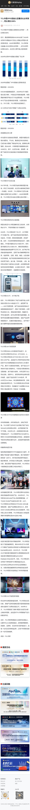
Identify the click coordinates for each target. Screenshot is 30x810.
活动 (17, 6)
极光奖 (20, 6)
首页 (2, 6)
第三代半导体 (18, 781)
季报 (9, 6)
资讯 (5, 6)
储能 (16, 783)
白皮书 (12, 6)
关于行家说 (26, 6)
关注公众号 (25, 11)
